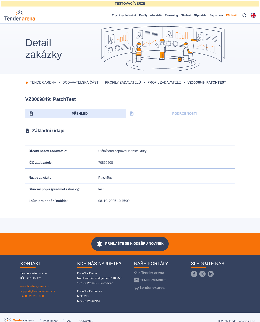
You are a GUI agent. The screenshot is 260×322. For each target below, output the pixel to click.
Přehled (58, 113)
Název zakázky (40, 177)
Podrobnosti (163, 113)
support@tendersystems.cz (37, 291)
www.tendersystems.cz (35, 286)
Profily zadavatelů (150, 15)
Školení (186, 15)
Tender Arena (43, 82)
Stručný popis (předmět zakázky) (54, 189)
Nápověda (200, 15)
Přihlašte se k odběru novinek (130, 244)
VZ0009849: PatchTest (206, 82)
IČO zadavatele (40, 162)
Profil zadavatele (164, 82)
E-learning (171, 15)
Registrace (216, 15)
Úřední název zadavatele (47, 151)
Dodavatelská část (81, 82)
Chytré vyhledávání (124, 15)
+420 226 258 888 (32, 296)
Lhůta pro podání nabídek (48, 201)
